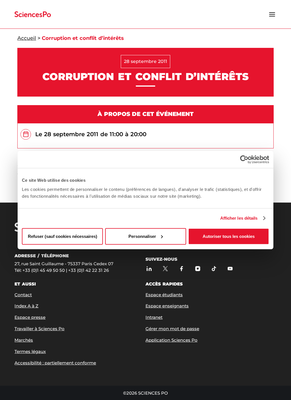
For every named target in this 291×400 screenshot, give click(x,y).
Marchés (23, 340)
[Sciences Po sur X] (165, 268)
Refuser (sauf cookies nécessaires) (62, 236)
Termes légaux (30, 351)
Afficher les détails (239, 218)
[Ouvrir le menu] (272, 14)
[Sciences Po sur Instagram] (197, 268)
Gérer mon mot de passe (172, 328)
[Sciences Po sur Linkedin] (149, 268)
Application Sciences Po (172, 340)
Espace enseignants (167, 306)
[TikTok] (213, 268)
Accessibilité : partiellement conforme (55, 363)
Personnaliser (142, 236)
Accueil (26, 38)
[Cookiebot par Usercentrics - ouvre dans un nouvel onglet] (244, 159)
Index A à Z (26, 306)
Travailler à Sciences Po (39, 328)
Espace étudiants (164, 294)
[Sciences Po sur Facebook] (181, 268)
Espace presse (29, 317)
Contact (23, 294)
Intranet (154, 317)
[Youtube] (230, 268)
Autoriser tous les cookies (229, 236)
